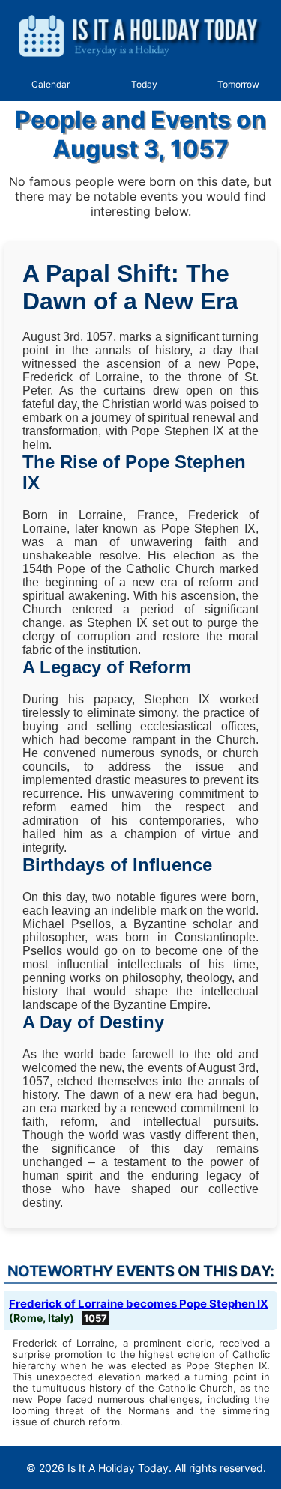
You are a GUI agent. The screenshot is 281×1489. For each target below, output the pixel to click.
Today (144, 84)
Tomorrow (238, 84)
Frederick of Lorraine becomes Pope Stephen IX (138, 1304)
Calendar (50, 84)
